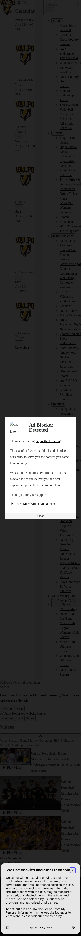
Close (40, 516)
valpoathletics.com (48, 441)
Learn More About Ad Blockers (35, 503)
